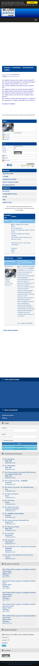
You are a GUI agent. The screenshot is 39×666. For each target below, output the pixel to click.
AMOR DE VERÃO (8, 173)
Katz (6, 489)
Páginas (4, 418)
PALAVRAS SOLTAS (9, 185)
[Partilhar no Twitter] (11, 165)
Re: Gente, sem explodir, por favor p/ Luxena (19, 555)
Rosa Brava (6, 191)
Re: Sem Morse (9, 459)
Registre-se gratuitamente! (19, 449)
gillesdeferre (9, 535)
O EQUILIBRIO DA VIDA (10, 194)
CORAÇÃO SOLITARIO (9, 179)
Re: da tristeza (9, 533)
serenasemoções (10, 261)
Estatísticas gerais (8, 415)
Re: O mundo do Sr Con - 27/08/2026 (16, 480)
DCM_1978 (8, 461)
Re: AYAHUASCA (10, 466)
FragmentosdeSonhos (12, 509)
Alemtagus (6, 575)
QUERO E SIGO (7, 202)
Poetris (30, 664)
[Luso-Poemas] (19, 11)
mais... (4, 645)
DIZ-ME (5, 196)
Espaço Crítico (7, 573)
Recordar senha (8, 440)
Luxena (7, 556)
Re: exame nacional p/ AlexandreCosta (17, 520)
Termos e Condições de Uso (23, 662)
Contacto (3, 662)
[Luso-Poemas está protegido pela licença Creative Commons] (6, 655)
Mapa (12, 662)
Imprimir (6, 157)
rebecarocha (9, 542)
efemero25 (8, 482)
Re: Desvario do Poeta (12, 527)
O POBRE (5, 176)
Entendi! (32, 2)
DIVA (4, 199)
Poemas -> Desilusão (12, 68)
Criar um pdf (7, 160)
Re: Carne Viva (9, 540)
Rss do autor (6, 137)
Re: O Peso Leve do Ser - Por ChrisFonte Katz (19, 487)
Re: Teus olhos (10, 500)
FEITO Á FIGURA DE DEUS (11, 182)
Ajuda (8, 662)
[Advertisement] (19, 44)
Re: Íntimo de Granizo (12, 494)
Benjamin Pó (9, 522)
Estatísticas (6, 139)
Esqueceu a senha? (19, 446)
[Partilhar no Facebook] (8, 165)
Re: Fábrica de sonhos (12, 507)
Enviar (5, 155)
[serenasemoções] (19, 127)
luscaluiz (4, 643)
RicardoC (8, 515)
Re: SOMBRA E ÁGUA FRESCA (14, 513)
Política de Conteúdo (21, 664)
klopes (7, 495)
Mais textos (6, 134)
